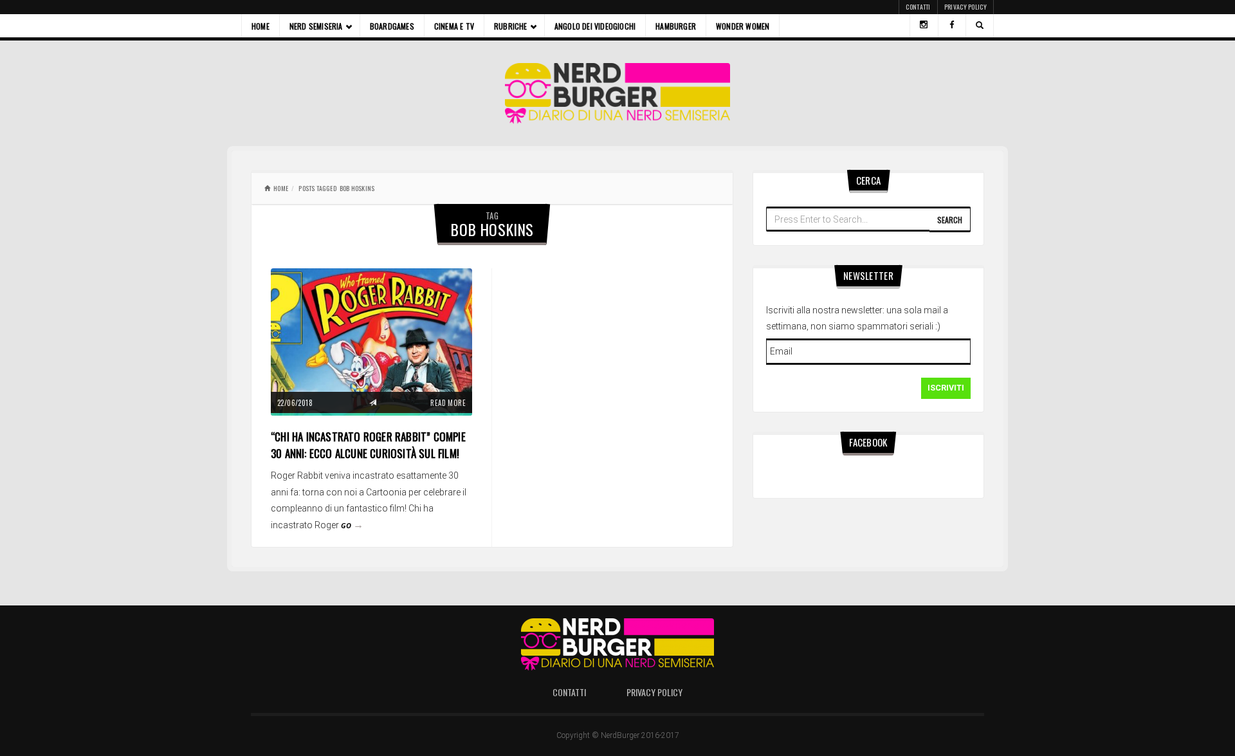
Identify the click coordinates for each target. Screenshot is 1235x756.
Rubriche (510, 26)
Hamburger (675, 26)
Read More (448, 403)
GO (352, 525)
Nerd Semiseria (316, 26)
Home (261, 26)
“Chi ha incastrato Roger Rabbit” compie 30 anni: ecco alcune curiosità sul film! (368, 445)
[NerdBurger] (618, 93)
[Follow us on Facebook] (951, 25)
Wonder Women (742, 26)
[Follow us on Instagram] (923, 25)
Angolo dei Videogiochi (595, 26)
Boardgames (392, 26)
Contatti (918, 7)
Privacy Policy (965, 7)
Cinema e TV (454, 26)
